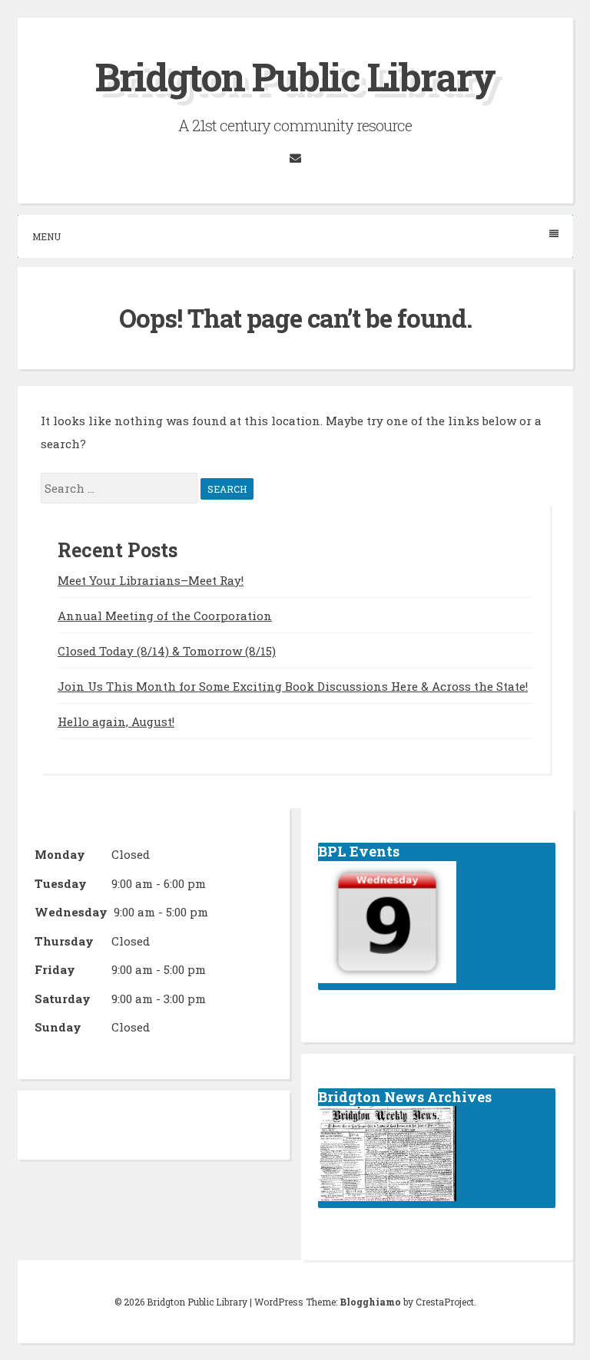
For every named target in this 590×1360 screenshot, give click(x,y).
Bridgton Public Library (295, 76)
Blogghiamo (370, 1302)
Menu (46, 236)
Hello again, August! (116, 721)
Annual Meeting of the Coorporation (165, 615)
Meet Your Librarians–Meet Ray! (151, 580)
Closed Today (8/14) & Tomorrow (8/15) (167, 651)
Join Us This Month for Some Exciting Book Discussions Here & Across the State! (293, 686)
